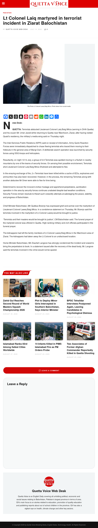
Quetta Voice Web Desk (17, 29)
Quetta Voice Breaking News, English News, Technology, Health (49, 525)
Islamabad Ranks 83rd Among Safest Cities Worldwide (15, 347)
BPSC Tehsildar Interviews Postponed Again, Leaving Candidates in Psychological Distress (79, 307)
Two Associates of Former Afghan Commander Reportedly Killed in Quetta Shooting (80, 348)
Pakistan (7, 13)
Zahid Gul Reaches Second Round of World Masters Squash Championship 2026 (16, 305)
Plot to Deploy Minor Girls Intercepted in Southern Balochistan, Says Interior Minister (47, 305)
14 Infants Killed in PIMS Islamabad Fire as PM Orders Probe (48, 347)
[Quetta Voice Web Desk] (49, 481)
